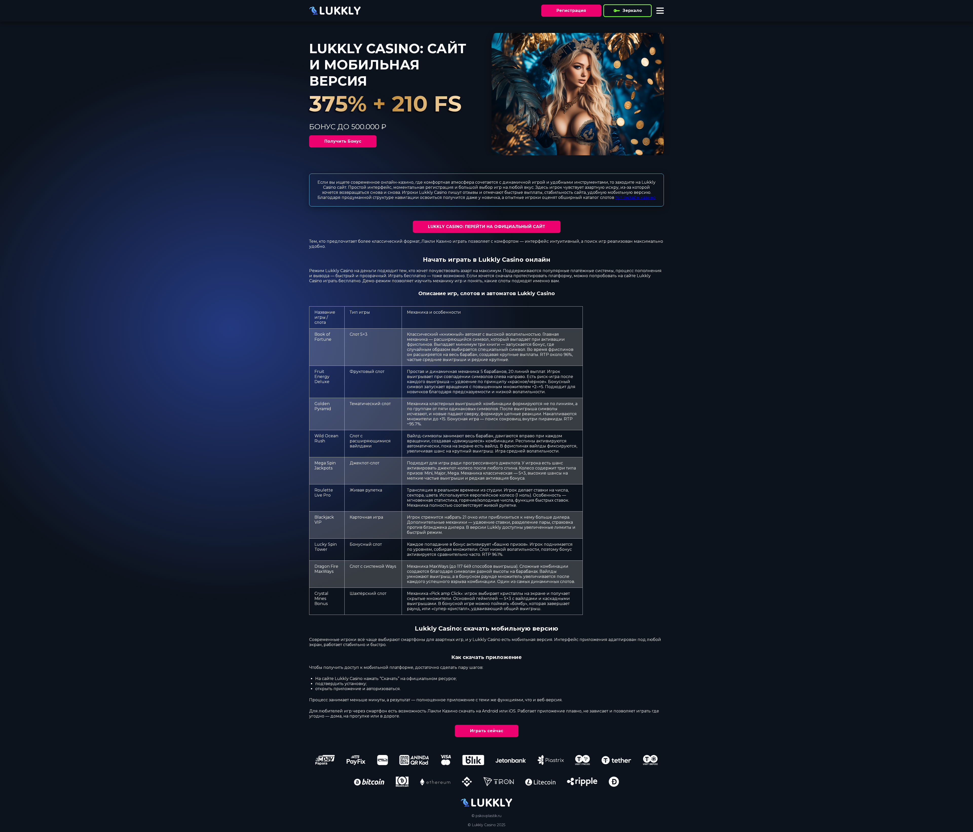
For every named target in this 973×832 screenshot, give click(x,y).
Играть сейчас (486, 730)
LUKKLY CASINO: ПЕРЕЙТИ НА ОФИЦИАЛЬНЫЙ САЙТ (486, 226)
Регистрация (571, 10)
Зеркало (632, 10)
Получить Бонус (342, 141)
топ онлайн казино (635, 197)
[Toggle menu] (660, 10)
